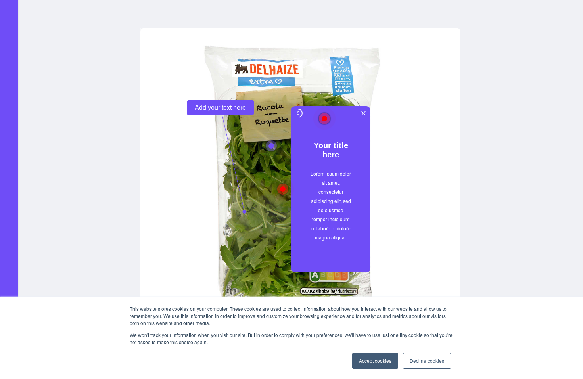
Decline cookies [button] (427, 360)
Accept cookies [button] (375, 360)
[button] (330, 250)
